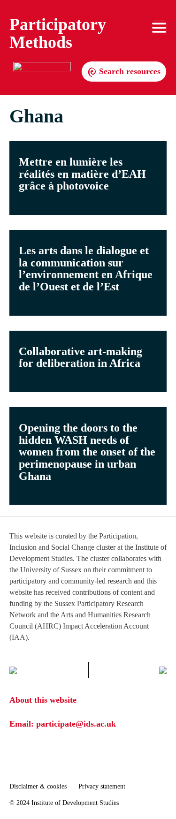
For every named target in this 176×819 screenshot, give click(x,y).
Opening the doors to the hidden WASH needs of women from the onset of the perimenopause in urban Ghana (87, 452)
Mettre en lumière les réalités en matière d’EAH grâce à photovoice (82, 174)
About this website (43, 700)
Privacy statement (101, 786)
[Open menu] (159, 27)
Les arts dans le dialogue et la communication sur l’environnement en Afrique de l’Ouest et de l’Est (86, 269)
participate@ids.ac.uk (76, 723)
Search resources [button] (129, 71)
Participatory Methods (57, 33)
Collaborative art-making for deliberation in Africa (80, 358)
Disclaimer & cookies (38, 786)
